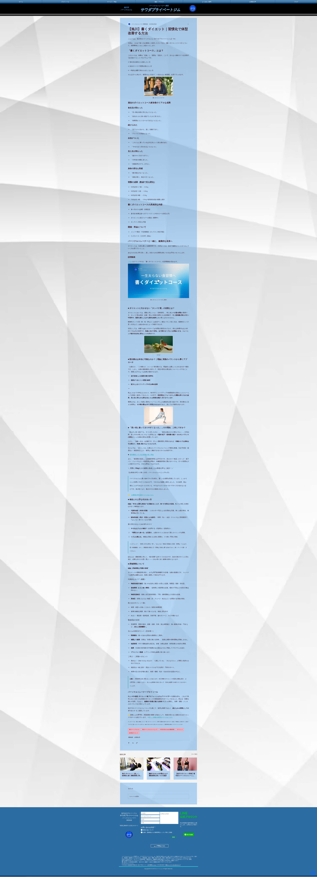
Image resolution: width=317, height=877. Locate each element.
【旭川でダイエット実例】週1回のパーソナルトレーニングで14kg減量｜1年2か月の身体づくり (185, 775)
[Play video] (158, 281)
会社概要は (152, 865)
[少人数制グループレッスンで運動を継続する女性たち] (158, 764)
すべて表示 (194, 754)
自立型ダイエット (133, 733)
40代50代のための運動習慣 (167, 729)
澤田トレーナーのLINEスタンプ (173, 865)
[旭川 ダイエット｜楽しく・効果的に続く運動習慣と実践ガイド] (131, 764)
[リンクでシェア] (137, 743)
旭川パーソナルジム (134, 729)
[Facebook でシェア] (129, 743)
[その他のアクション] (188, 24)
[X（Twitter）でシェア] (133, 743)
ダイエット (180, 729)
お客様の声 (137, 737)
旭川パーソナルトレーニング (149, 729)
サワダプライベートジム (160, 9)
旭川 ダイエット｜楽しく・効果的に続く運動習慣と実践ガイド (131, 775)
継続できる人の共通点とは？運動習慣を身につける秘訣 (158, 774)
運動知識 (130, 737)
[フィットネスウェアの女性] (185, 764)
